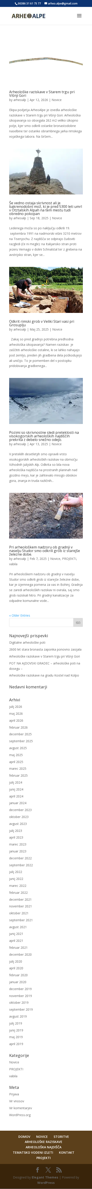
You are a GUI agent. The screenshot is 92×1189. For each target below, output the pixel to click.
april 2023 (16, 837)
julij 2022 (15, 872)
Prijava (14, 1094)
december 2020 (20, 954)
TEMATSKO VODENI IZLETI (33, 1152)
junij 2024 (16, 789)
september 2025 (21, 741)
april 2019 (16, 1044)
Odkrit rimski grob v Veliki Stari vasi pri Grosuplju (41, 323)
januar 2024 (17, 803)
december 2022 (20, 858)
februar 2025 (18, 775)
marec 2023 (17, 844)
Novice (57, 100)
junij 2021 (16, 934)
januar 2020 (17, 982)
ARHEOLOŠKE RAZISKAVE (43, 1142)
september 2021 (21, 920)
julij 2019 (15, 1023)
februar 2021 (18, 947)
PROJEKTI (69, 559)
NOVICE (42, 1136)
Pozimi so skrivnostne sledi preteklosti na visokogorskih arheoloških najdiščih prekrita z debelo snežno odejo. (44, 436)
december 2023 (20, 810)
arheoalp (19, 100)
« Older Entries (19, 615)
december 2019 (20, 989)
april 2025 (16, 762)
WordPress (46, 1183)
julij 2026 (15, 706)
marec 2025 (17, 768)
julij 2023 (15, 831)
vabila (13, 564)
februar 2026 (18, 727)
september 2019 (21, 1009)
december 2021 (20, 899)
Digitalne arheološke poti (27, 642)
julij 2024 (15, 782)
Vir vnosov (16, 1101)
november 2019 (20, 996)
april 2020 (16, 968)
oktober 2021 (19, 913)
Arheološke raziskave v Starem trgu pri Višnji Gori (42, 93)
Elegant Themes (45, 1177)
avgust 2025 (18, 748)
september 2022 (21, 865)
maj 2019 (16, 1037)
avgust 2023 (18, 824)
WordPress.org (20, 1115)
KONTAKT (66, 1152)
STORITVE (61, 1136)
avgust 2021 (18, 927)
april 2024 (16, 796)
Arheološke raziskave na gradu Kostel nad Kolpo (44, 675)
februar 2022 (18, 892)
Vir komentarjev (20, 1108)
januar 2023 (17, 851)
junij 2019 (16, 1030)
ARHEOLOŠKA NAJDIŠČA (43, 1147)
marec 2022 (17, 885)
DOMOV (24, 1136)
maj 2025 (16, 755)
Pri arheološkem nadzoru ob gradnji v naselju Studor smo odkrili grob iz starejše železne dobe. (44, 551)
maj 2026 (16, 713)
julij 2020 (15, 961)
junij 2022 (16, 879)
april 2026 (16, 720)
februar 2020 (18, 975)
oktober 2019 (19, 1002)
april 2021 (16, 940)
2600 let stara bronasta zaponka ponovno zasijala (45, 649)
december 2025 (20, 734)
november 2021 (20, 906)
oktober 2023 (19, 817)
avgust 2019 (18, 1016)
